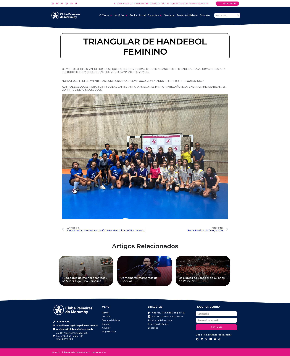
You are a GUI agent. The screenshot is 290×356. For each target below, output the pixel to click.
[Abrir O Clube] (111, 15)
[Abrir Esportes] (161, 15)
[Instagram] (206, 339)
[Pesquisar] (238, 15)
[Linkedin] (201, 339)
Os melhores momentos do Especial (139, 279)
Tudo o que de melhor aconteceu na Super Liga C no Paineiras (84, 279)
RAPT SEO (101, 352)
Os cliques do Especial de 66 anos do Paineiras (202, 279)
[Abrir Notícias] (126, 15)
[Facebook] (197, 339)
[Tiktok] (219, 339)
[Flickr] (210, 339)
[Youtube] (215, 339)
